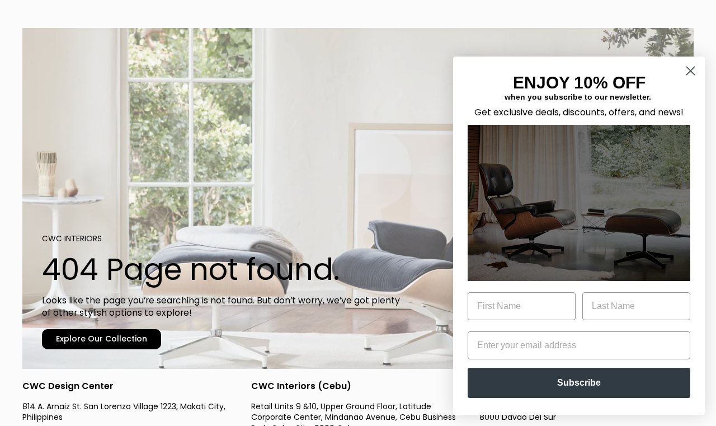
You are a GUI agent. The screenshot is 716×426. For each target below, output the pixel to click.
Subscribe (579, 382)
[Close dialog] (690, 71)
